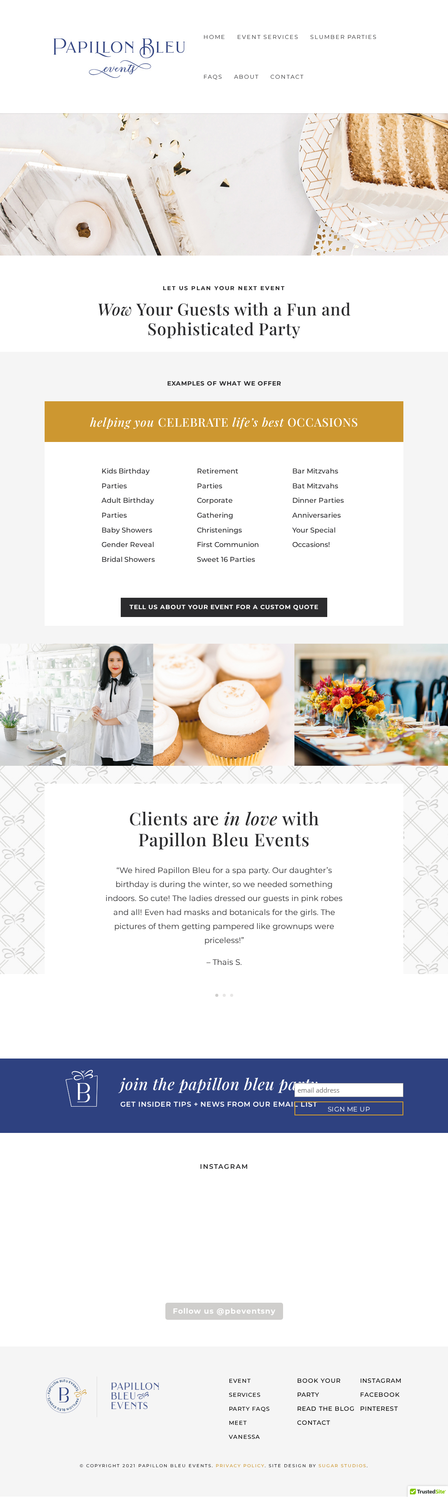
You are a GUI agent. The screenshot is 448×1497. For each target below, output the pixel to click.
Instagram (381, 1381)
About (246, 77)
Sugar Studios (342, 1466)
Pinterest (379, 1409)
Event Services (268, 37)
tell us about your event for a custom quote (224, 607)
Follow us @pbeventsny (224, 1311)
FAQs (213, 77)
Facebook (380, 1395)
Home (214, 37)
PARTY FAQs (249, 1408)
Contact (287, 77)
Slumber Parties (343, 37)
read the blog (326, 1409)
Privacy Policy (240, 1466)
